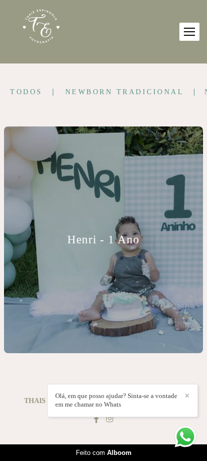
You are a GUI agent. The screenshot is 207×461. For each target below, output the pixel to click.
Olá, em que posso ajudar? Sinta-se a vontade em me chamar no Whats (116, 400)
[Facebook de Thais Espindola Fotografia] (96, 419)
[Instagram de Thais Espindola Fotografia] (109, 419)
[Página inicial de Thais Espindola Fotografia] (41, 27)
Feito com (104, 452)
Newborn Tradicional (124, 92)
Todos (26, 92)
